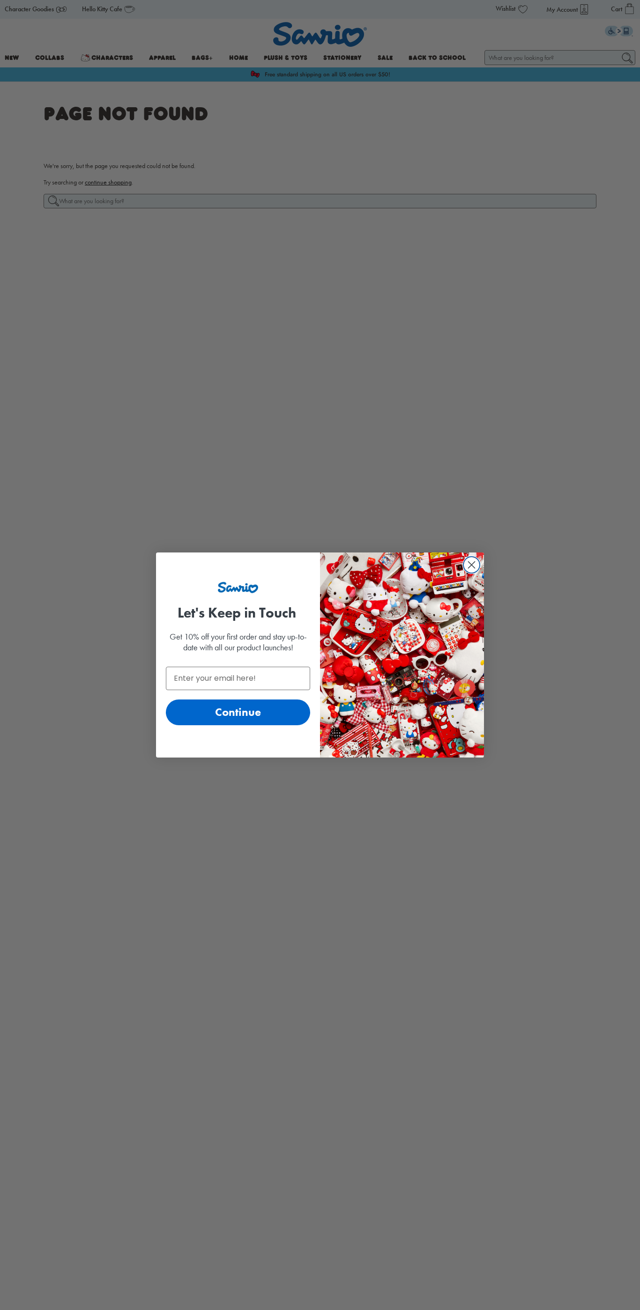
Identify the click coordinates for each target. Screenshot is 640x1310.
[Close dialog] (471, 565)
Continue (238, 712)
